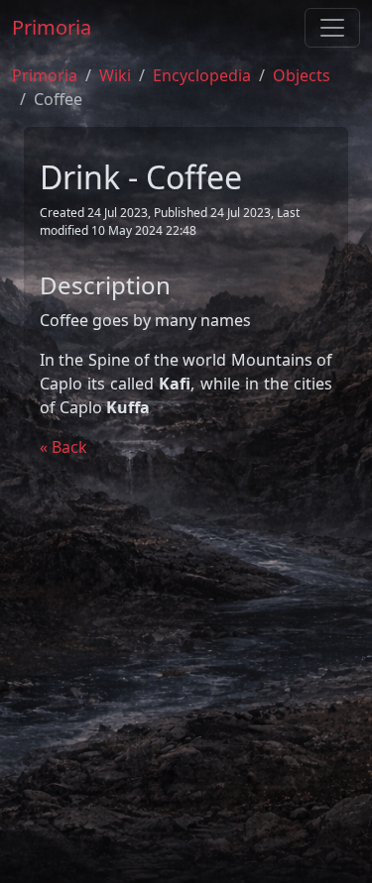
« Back (63, 447)
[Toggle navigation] (332, 28)
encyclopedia (202, 75)
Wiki (115, 75)
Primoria (51, 27)
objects (301, 75)
